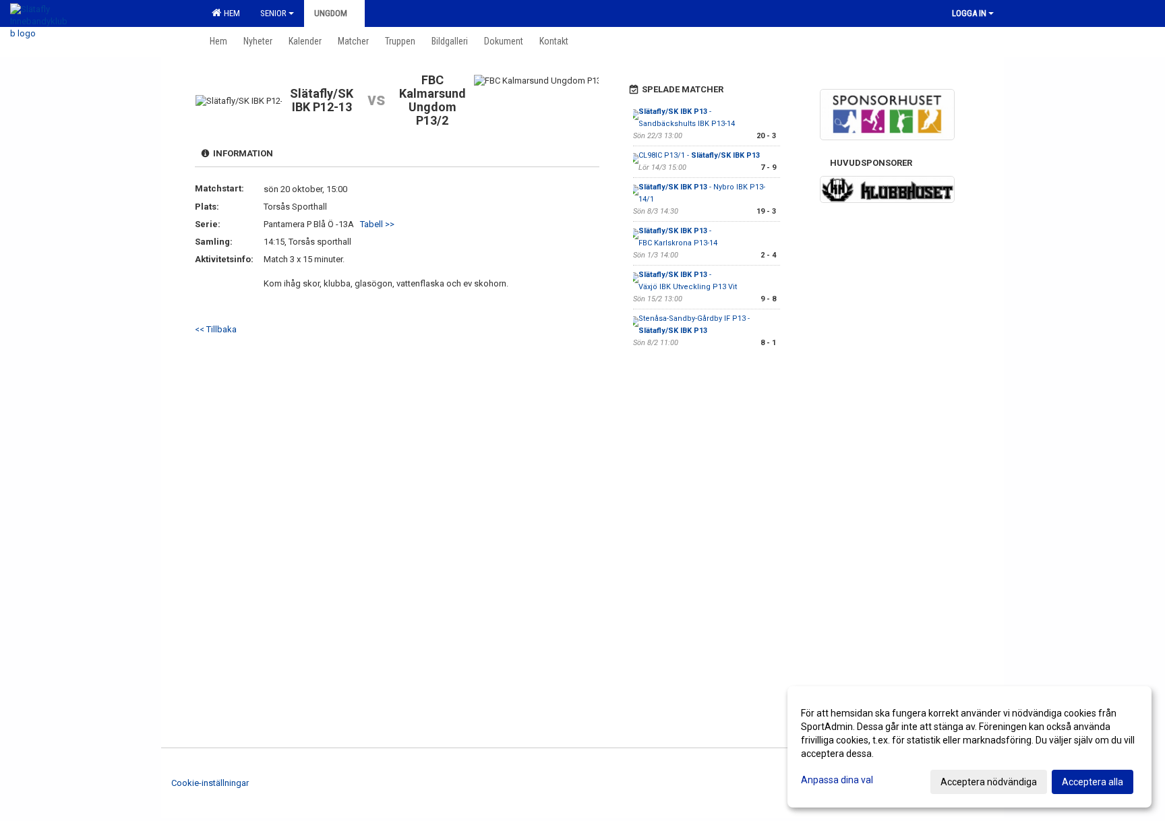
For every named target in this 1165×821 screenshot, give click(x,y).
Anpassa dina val (837, 779)
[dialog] (969, 747)
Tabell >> (377, 224)
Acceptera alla (1092, 782)
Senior (273, 13)
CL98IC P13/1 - (699, 155)
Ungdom (330, 13)
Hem (230, 13)
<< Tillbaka (216, 329)
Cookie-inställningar (210, 783)
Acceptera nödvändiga (988, 782)
